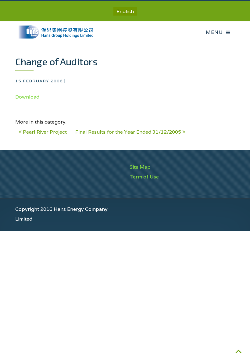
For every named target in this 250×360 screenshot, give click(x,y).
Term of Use (144, 177)
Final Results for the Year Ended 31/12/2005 (128, 132)
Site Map (140, 167)
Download (27, 97)
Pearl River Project (44, 132)
